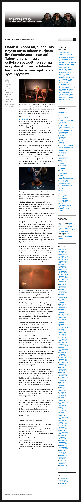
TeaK (60, 193)
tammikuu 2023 (63, 314)
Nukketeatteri (63, 162)
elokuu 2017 (62, 382)
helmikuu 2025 (63, 276)
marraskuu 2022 (63, 316)
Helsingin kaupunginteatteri (66, 127)
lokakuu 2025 (62, 263)
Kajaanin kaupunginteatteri (66, 130)
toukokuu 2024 (63, 289)
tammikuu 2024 (63, 296)
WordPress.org (63, 483)
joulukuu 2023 (63, 297)
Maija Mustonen (9, 103)
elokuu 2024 (62, 284)
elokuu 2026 (62, 249)
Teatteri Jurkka (63, 198)
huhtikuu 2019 (62, 356)
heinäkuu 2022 (63, 322)
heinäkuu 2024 (63, 286)
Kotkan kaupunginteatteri (66, 144)
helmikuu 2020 (63, 347)
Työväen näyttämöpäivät (66, 205)
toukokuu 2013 (63, 440)
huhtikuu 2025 (63, 273)
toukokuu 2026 (63, 253)
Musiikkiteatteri (63, 157)
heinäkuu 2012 (63, 455)
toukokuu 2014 (63, 424)
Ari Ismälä (62, 115)
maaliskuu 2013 (63, 444)
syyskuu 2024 (63, 282)
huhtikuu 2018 (63, 372)
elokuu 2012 (62, 453)
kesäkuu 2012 (62, 457)
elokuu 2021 (62, 336)
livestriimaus (62, 152)
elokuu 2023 (62, 304)
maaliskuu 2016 (63, 395)
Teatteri (61, 197)
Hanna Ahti (12, 98)
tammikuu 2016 (63, 399)
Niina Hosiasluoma (10, 104)
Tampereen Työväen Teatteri (67, 187)
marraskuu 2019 (63, 349)
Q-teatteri (62, 172)
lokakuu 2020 (62, 341)
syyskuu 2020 (63, 342)
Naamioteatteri (63, 158)
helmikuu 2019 (63, 359)
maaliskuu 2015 (63, 410)
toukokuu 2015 (63, 409)
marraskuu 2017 (63, 377)
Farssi (61, 124)
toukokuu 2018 (63, 370)
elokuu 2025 (62, 266)
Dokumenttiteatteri (64, 117)
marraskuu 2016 (63, 389)
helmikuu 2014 (63, 427)
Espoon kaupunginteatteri (66, 120)
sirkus (61, 175)
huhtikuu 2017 (62, 384)
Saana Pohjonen (9, 106)
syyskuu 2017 (62, 380)
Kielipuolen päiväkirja (11, 494)
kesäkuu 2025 (63, 269)
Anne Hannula (63, 114)
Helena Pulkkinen (9, 99)
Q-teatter (61, 170)
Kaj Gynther (62, 129)
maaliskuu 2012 (63, 460)
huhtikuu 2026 (63, 254)
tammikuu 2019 (63, 361)
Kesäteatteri (62, 135)
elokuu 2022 (62, 321)
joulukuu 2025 (63, 261)
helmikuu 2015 (63, 412)
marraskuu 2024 (63, 279)
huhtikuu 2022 (63, 326)
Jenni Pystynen (9, 101)
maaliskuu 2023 (63, 311)
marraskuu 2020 (63, 339)
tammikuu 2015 (63, 414)
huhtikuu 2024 (63, 291)
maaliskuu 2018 (63, 374)
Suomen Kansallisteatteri (66, 178)
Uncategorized (9, 92)
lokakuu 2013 (62, 434)
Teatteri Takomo (9, 108)
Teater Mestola (63, 195)
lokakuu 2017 (62, 379)
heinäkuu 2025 (63, 268)
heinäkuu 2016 (63, 394)
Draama (61, 119)
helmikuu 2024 (63, 294)
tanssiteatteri (62, 190)
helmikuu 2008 (63, 465)
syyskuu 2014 (62, 420)
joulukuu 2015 (62, 400)
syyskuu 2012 (62, 452)
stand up (61, 177)
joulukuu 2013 (62, 430)
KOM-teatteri (62, 140)
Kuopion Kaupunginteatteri (66, 145)
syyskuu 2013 (62, 435)
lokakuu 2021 (62, 332)
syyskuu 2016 (62, 392)
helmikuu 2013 (63, 445)
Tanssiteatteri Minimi (65, 192)
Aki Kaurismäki (63, 112)
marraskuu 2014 (63, 417)
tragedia (61, 203)
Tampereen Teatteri (64, 183)
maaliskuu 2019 (63, 357)
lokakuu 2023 (62, 301)
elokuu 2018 (62, 367)
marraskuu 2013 (63, 432)
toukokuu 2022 (63, 324)
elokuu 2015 (62, 407)
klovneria (61, 139)
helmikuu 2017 (63, 385)
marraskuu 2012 (63, 449)
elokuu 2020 (62, 344)
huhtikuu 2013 (63, 442)
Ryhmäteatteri (63, 173)
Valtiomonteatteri (64, 208)
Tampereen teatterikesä (65, 185)
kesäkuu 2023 (63, 307)
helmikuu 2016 (63, 397)
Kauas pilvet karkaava (65, 134)
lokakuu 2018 (62, 364)
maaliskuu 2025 (63, 274)
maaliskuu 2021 (63, 337)
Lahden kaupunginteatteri (66, 147)
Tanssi (6, 90)
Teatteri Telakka (63, 202)
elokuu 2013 (62, 437)
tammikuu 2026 (63, 259)
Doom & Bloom (23, 119)
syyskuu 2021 (62, 334)
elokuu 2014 (62, 422)
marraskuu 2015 (63, 402)
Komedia (61, 142)
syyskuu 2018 (62, 365)
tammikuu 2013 (63, 447)
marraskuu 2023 (63, 299)
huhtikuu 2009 (63, 463)
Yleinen (61, 210)
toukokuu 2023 (63, 309)
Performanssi (63, 167)
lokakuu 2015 (62, 404)
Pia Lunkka (62, 168)
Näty (60, 160)
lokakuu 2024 (62, 281)
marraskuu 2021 (63, 331)
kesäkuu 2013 (62, 439)
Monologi (61, 155)
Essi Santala (62, 122)
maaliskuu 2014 (63, 425)
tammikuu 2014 (63, 429)
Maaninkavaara (63, 153)
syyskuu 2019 (62, 352)
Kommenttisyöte (63, 481)
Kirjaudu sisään (63, 478)
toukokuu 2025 (63, 271)
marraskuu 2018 (63, 362)
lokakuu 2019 (62, 351)
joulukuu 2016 (62, 387)
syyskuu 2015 (62, 405)
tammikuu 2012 (63, 462)
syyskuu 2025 (62, 264)
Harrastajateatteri (64, 125)
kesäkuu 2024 (63, 287)
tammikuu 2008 (63, 467)
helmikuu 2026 (63, 258)
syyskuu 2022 (63, 319)
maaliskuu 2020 (63, 346)
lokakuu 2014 (62, 419)
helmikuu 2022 (63, 329)
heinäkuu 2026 (63, 251)
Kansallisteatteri (63, 132)
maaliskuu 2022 (63, 327)
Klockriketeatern (63, 137)
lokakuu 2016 (62, 390)
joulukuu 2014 (62, 415)
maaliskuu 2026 (63, 256)
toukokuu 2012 (63, 458)
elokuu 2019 (62, 354)
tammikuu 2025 (63, 278)
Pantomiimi (62, 165)
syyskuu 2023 (63, 302)
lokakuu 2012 (62, 450)
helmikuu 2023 (63, 312)
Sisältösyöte (62, 480)
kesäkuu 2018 (62, 369)
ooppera (61, 163)
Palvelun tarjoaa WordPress (25, 494)
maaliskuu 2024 (63, 292)
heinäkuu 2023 (63, 306)
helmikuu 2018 (63, 375)
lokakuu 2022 (62, 317)
